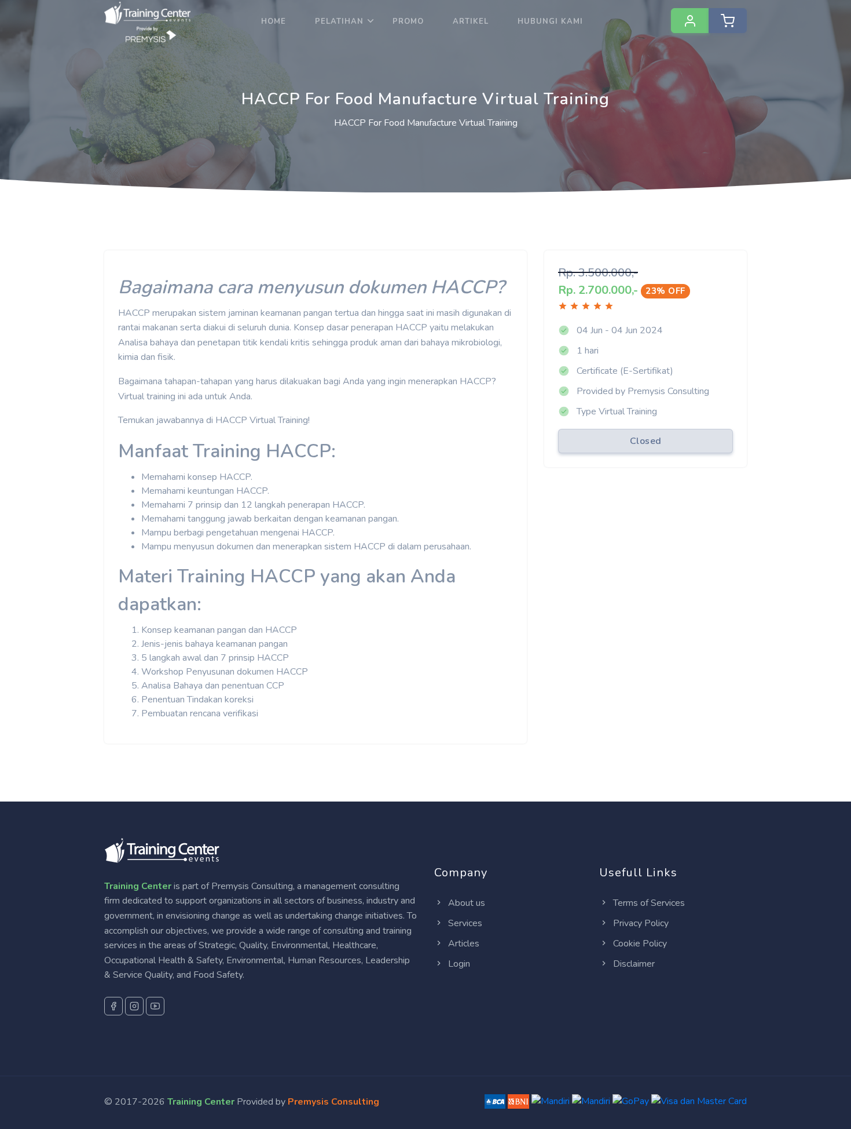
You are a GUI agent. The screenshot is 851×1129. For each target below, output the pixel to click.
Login (458, 963)
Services (464, 923)
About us (465, 903)
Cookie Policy (639, 943)
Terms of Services (648, 903)
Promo (408, 21)
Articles (462, 943)
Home (273, 21)
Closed (646, 441)
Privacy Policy (640, 923)
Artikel (471, 21)
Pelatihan (339, 21)
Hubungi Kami (550, 21)
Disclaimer (633, 963)
